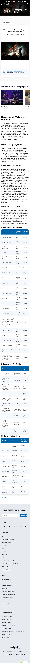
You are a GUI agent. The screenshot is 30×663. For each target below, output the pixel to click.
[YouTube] (20, 526)
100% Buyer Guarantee (8, 539)
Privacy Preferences (7, 606)
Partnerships (5, 557)
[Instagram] (15, 526)
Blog (3, 548)
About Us (4, 536)
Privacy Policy (5, 588)
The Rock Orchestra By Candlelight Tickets (13, 631)
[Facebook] (4, 526)
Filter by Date (6, 22)
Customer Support (6, 579)
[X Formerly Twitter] (9, 526)
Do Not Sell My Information (9, 594)
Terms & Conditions (7, 585)
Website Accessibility (7, 597)
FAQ (3, 582)
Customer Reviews (6, 542)
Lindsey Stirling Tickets (7, 616)
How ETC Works (6, 600)
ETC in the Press (6, 567)
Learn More (22, 73)
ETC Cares (4, 545)
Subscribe (24, 515)
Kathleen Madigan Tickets (8, 625)
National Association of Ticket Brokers (11, 564)
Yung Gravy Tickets (7, 628)
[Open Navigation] (27, 4)
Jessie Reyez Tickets (7, 619)
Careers (4, 551)
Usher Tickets (5, 637)
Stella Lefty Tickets (6, 622)
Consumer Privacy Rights (8, 591)
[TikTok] (25, 526)
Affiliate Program (6, 554)
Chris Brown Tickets (7, 634)
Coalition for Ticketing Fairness (10, 561)
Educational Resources (8, 603)
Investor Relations (6, 570)
